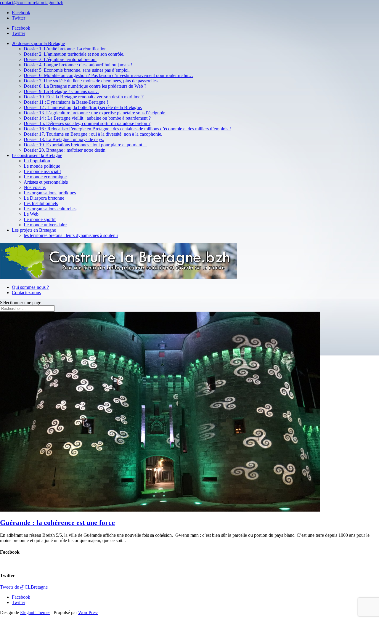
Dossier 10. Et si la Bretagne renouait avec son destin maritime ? (84, 96)
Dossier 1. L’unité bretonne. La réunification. (66, 48)
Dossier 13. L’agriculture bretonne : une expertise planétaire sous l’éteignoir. (95, 112)
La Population (37, 160)
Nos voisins (35, 187)
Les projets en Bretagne (34, 230)
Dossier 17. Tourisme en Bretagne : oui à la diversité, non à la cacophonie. (93, 134)
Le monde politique (42, 166)
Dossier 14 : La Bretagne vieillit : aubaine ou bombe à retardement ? (87, 118)
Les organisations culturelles (50, 208)
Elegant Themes (35, 612)
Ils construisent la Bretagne (37, 155)
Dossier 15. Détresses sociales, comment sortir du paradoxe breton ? (87, 123)
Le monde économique (45, 176)
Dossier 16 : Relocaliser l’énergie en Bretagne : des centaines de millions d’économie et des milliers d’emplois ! (127, 128)
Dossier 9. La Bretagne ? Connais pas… (61, 91)
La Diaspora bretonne (44, 198)
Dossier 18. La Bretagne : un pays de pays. (64, 139)
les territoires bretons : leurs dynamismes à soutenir (71, 235)
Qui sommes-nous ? (30, 287)
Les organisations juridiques (50, 192)
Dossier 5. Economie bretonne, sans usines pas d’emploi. (77, 70)
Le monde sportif (40, 219)
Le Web (31, 214)
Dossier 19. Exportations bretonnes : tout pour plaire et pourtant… (85, 144)
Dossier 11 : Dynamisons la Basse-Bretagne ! (66, 102)
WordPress (88, 612)
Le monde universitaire (45, 224)
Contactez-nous (26, 292)
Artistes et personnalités (46, 182)
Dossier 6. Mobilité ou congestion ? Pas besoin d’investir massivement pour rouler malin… (108, 75)
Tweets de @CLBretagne (24, 586)
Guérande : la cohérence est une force (57, 522)
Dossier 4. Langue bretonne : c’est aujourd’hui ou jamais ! (78, 64)
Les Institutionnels (41, 203)
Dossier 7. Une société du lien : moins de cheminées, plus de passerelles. (91, 80)
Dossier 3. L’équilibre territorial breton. (60, 59)
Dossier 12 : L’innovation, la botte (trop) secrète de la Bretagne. (83, 107)
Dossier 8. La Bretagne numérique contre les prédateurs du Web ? (85, 86)
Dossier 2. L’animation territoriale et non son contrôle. (74, 54)
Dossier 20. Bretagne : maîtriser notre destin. (65, 150)
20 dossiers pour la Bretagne (38, 43)
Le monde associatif (42, 171)
